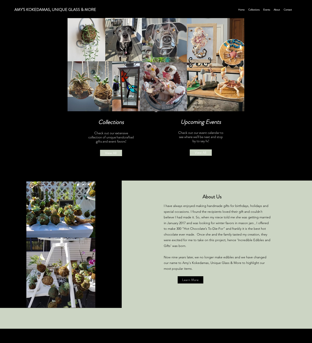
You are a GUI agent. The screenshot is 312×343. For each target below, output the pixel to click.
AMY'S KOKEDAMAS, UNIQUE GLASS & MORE (55, 9)
